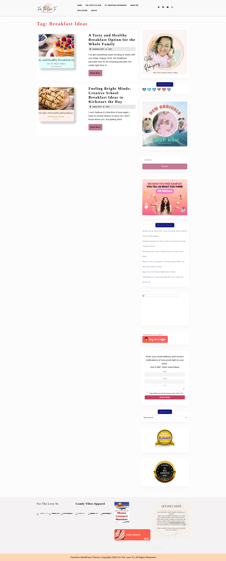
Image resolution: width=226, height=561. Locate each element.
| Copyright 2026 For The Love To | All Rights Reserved (128, 557)
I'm (165, 385)
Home (79, 5)
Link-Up (94, 10)
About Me (134, 5)
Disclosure (82, 10)
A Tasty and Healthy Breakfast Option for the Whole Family (112, 39)
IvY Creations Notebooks (116, 5)
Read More (96, 74)
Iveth (110, 49)
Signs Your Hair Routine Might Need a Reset (158, 272)
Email (165, 378)
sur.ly (120, 538)
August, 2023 (96, 107)
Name (165, 371)
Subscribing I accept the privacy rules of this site (166, 393)
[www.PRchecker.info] (158, 547)
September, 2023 (98, 49)
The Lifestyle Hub (93, 5)
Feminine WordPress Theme (84, 557)
